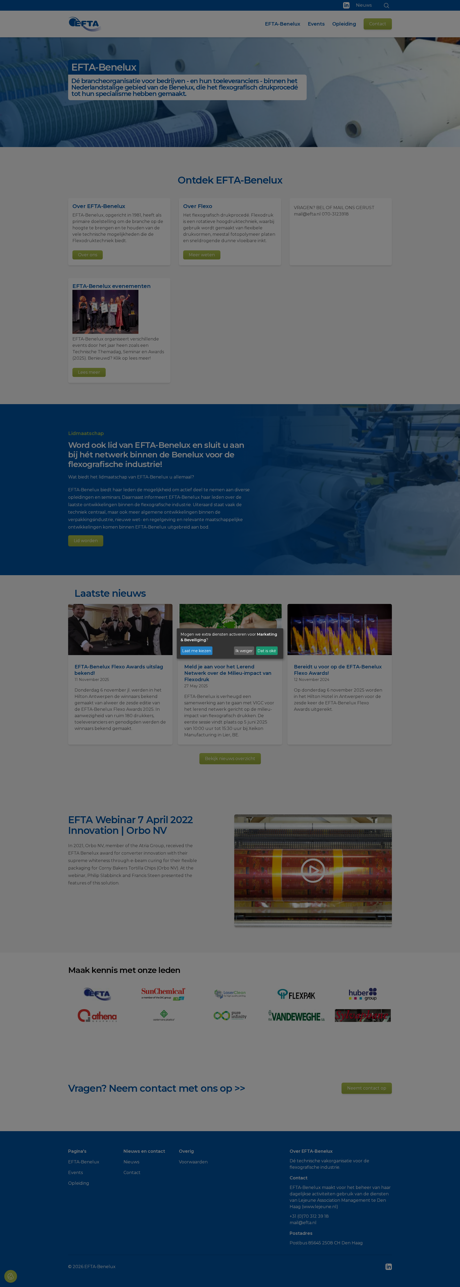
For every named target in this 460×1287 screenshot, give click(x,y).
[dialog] (230, 643)
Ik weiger (244, 650)
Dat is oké (266, 650)
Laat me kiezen (196, 650)
